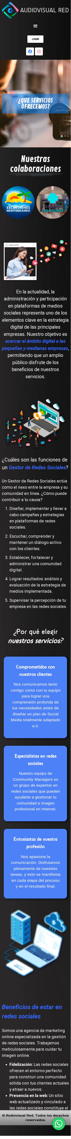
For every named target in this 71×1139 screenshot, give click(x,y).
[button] (35, 25)
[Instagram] (39, 51)
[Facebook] (30, 51)
